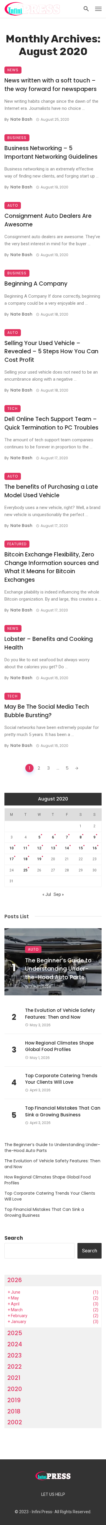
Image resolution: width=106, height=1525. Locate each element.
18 (25, 859)
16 (94, 848)
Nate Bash (21, 119)
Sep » (59, 894)
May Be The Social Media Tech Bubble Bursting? (46, 711)
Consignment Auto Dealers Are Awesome (48, 220)
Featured (16, 543)
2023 (14, 1355)
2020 (14, 1389)
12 (39, 848)
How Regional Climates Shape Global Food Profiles (59, 1046)
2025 (14, 1333)
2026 (14, 1280)
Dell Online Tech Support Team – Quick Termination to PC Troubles (51, 423)
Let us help (53, 1494)
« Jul (46, 894)
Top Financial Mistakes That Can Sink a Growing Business (62, 1111)
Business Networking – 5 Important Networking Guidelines (50, 152)
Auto (12, 205)
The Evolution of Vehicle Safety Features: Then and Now (60, 1013)
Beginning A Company (35, 284)
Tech (12, 408)
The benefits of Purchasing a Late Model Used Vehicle (51, 491)
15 (81, 848)
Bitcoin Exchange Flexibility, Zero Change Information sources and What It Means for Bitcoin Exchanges (51, 567)
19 (39, 859)
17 (11, 859)
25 (25, 870)
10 (11, 848)
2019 (14, 1400)
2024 (14, 1344)
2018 (14, 1411)
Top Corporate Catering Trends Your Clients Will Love (61, 1079)
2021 (13, 1378)
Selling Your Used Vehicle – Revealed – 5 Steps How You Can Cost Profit (51, 351)
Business (16, 137)
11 (25, 848)
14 (67, 848)
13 (53, 848)
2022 (14, 1366)
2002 (14, 1422)
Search (13, 1237)
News (13, 69)
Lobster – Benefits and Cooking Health (48, 643)
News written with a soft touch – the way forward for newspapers (50, 85)
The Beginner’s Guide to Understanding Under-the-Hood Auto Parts (58, 969)
